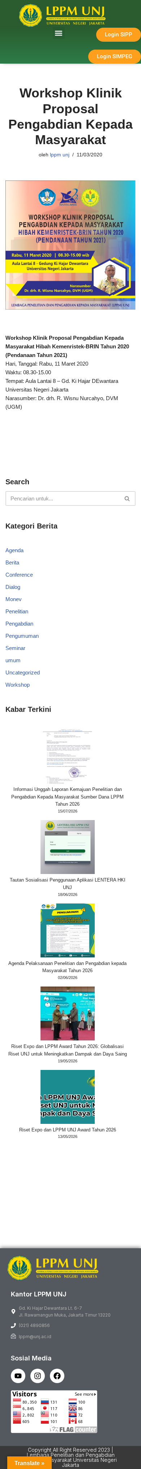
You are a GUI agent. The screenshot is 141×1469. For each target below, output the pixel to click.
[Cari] (127, 498)
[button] (59, 33)
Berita (12, 562)
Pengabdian (19, 624)
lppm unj (59, 154)
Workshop (17, 685)
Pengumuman (22, 636)
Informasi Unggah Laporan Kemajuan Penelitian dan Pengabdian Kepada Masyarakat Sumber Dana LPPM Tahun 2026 (67, 797)
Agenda (14, 550)
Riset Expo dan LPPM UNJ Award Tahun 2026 (67, 1129)
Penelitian (16, 611)
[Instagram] (37, 1376)
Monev (13, 599)
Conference (19, 575)
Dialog (12, 587)
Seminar (15, 648)
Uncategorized (22, 672)
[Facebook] (57, 1376)
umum (13, 660)
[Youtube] (18, 1376)
